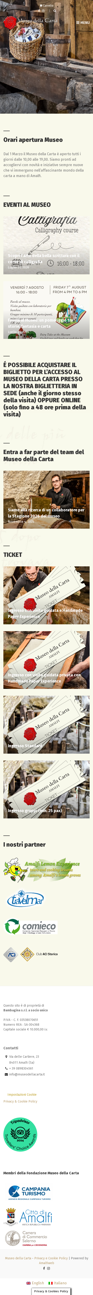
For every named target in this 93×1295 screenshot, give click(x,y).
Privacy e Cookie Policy (51, 1258)
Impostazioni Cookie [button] (22, 1095)
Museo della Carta (18, 1258)
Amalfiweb (46, 1263)
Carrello (47, 5)
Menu (84, 22)
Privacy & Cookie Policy (20, 1101)
